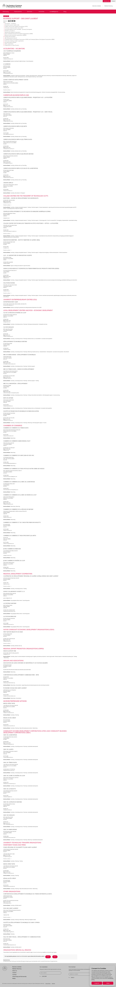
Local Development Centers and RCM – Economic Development (18, 29)
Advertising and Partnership (19, 976)
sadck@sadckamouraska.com (9, 837)
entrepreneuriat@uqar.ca (8, 305)
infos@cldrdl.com (6, 321)
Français (113, 1)
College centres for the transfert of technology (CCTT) (16, 26)
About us (14, 970)
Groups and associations (10, 36)
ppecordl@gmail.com (7, 598)
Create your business (16, 961)
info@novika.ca (6, 290)
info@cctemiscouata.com (8, 435)
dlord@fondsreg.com (7, 856)
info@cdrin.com (6, 218)
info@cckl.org (6, 450)
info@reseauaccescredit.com (9, 725)
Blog (65, 11)
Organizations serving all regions (12, 45)
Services (29, 11)
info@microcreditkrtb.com (8, 712)
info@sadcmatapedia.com (8, 744)
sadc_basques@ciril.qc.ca (8, 824)
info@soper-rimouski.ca (8, 420)
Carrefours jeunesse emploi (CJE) (12, 25)
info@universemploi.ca (7, 190)
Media (14, 978)
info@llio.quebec (6, 263)
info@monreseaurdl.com (8, 504)
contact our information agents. (23, 956)
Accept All (96, 983)
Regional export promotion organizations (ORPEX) (15, 35)
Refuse (107, 983)
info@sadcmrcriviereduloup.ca (9, 783)
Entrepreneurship (7, 961)
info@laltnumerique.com (8, 58)
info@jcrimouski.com (7, 555)
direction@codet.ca (7, 903)
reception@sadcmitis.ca (8, 757)
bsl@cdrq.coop (6, 584)
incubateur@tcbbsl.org (7, 73)
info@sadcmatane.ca (7, 809)
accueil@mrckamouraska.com (9, 363)
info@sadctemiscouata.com (8, 770)
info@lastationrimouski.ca (8, 624)
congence (54, 11)
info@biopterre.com (7, 202)
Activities (41, 11)
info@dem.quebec (6, 349)
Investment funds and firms (10, 42)
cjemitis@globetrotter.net (8, 134)
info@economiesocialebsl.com (9, 695)
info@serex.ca (6, 277)
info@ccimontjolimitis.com (8, 543)
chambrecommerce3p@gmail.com (10, 476)
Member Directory (108, 6)
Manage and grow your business (28, 961)
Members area (107, 1)
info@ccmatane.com (7, 517)
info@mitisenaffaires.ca (8, 405)
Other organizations (9, 43)
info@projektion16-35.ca (8, 106)
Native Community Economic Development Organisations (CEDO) (19, 33)
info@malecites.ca (7, 641)
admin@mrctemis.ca (7, 378)
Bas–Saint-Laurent (40, 961)
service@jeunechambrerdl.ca (9, 568)
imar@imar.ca (6, 247)
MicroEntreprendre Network (11, 38)
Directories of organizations (50, 961)
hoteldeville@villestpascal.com (9, 944)
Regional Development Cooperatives (12, 32)
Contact (14, 974)
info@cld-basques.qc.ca (8, 336)
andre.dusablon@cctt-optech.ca (9, 231)
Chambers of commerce (10, 30)
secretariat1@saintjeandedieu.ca (9, 463)
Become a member (97, 6)
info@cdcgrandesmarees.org (9, 682)
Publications (18, 11)
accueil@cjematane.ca (7, 163)
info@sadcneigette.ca (7, 796)
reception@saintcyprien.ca (8, 931)
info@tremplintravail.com (8, 177)
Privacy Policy (48, 983)
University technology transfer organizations (14, 40)
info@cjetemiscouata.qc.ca (8, 148)
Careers (14, 972)
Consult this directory (37, 952)
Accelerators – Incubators (10, 23)
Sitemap (53, 983)
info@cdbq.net (6, 87)
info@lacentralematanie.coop (9, 611)
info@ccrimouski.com (7, 530)
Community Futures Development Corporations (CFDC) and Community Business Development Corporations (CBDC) (30, 39)
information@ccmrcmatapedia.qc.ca (10, 489)
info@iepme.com (6, 654)
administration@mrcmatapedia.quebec (11, 392)
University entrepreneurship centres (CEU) (14, 27)
